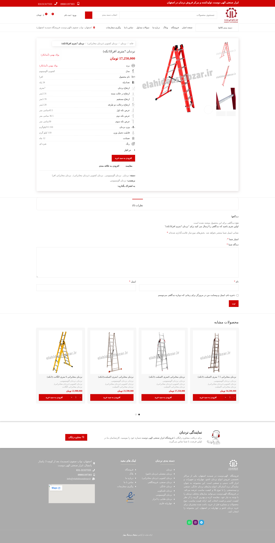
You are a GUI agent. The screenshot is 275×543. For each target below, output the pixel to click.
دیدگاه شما (233, 244)
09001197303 (67, 4)
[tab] (137, 204)
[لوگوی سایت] (231, 15)
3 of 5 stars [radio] (218, 239)
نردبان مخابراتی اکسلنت (225, 387)
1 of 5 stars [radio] (223, 239)
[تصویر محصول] (214, 352)
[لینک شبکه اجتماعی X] (112, 186)
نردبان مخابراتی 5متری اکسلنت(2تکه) (116, 377)
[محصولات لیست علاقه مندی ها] (60, 15)
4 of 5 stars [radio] (215, 239)
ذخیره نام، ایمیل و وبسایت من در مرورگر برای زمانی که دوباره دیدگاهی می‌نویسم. (196, 295)
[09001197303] (78, 3)
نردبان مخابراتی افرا (61, 175)
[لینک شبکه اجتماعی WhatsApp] (101, 186)
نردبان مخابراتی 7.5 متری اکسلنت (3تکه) (217, 377)
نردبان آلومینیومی (113, 175)
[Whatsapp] (189, 522)
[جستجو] (88, 15)
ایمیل (132, 281)
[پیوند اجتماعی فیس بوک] (115, 186)
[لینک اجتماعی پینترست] (108, 186)
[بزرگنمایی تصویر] (208, 110)
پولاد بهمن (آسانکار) (50, 55)
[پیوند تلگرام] (97, 186)
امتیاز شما (233, 239)
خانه (132, 43)
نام (236, 281)
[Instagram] (195, 522)
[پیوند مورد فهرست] (157, 469)
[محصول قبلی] (47, 43)
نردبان (123, 43)
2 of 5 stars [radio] (220, 239)
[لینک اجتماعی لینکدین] (104, 186)
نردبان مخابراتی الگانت (72, 387)
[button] (214, 397)
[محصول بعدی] (40, 43)
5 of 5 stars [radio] (213, 239)
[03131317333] (55, 3)
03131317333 (45, 4)
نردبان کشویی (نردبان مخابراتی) (102, 43)
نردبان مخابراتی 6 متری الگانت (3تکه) (64, 377)
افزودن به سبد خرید (123, 158)
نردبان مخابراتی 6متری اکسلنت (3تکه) (167, 377)
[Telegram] (201, 522)
